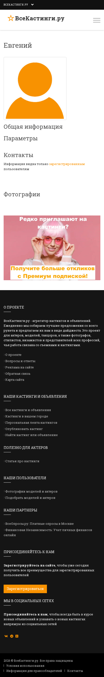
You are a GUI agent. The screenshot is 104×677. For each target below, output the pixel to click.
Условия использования (25, 666)
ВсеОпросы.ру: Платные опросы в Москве (39, 523)
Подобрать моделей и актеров (30, 497)
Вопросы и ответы (20, 361)
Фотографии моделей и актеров (31, 491)
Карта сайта (14, 379)
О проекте (13, 354)
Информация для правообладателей (34, 671)
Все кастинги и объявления (28, 410)
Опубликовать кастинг (24, 429)
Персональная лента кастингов (31, 422)
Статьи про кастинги (22, 461)
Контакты (75, 671)
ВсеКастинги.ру (40, 18)
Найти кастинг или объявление (31, 435)
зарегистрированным (67, 164)
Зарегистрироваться (25, 588)
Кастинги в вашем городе (26, 416)
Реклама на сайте (19, 367)
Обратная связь (17, 373)
